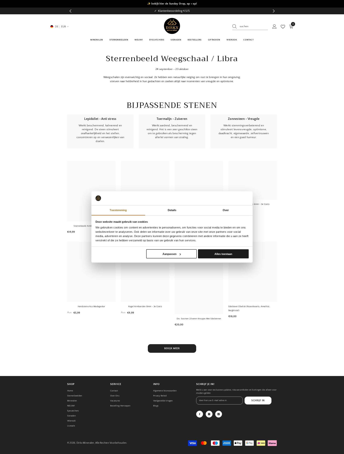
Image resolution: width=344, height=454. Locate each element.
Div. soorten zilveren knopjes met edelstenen (199, 319)
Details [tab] (172, 209)
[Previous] (70, 11)
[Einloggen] (274, 27)
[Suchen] (250, 26)
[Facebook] (199, 414)
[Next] (274, 11)
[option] (172, 11)
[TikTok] (218, 414)
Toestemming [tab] (118, 209)
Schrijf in (258, 400)
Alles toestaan (223, 253)
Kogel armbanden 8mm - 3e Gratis (145, 306)
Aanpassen (169, 253)
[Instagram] (209, 414)
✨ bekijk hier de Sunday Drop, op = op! (172, 3)
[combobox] (254, 26)
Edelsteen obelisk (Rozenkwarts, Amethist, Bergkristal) (249, 308)
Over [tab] (226, 209)
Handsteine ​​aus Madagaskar (91, 306)
